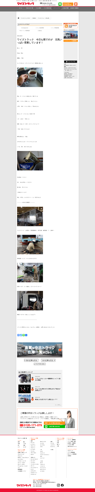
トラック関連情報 (71, 452)
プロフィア (33, 446)
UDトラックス (43, 441)
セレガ (32, 454)
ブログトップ (70, 450)
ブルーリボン (33, 452)
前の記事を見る (31, 360)
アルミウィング (21, 454)
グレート (32, 465)
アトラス (52, 443)
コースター (42, 471)
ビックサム (42, 444)
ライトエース (43, 467)
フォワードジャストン (44, 454)
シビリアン (52, 444)
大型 (58, 446)
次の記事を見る (47, 360)
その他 (51, 449)
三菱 (19, 443)
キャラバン (52, 446)
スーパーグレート (34, 467)
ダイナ (41, 462)
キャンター (33, 460)
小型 (58, 440)
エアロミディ (33, 470)
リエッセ (32, 451)
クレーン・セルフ (21, 462)
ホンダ (24, 446)
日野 (19, 441)
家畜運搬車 (20, 469)
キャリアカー (20, 459)
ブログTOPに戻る (40, 364)
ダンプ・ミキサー (21, 464)
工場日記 (69, 455)
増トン (58, 444)
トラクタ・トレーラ (22, 460)
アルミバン (20, 455)
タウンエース (43, 469)
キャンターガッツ (34, 459)
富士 (24, 441)
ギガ (41, 456)
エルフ (41, 451)
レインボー (33, 449)
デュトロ (32, 442)
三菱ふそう (33, 457)
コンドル (42, 443)
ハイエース (42, 466)
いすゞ (19, 446)
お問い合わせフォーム (72, 446)
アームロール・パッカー (23, 466)
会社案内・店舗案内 (72, 443)
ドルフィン (33, 447)
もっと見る (57, 404)
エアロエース (33, 474)
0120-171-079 (47, 3)
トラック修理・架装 (72, 441)
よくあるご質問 (71, 444)
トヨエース (42, 464)
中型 (58, 442)
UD (18, 445)
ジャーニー (42, 458)
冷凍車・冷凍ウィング (22, 452)
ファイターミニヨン (35, 464)
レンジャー (33, 444)
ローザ (32, 469)
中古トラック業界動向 (72, 454)
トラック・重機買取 (72, 439)
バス (19, 467)
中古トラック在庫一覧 (22, 438)
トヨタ (24, 443)
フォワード (42, 452)
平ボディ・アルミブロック (23, 457)
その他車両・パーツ (22, 471)
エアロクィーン (34, 472)
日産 (24, 445)
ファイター (33, 462)
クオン (41, 446)
